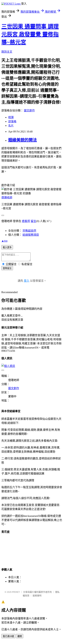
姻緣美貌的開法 (22, 140)
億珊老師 (6, 197)
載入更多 (7, 247)
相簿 (11, 117)
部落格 (12, 121)
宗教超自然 (29, 230)
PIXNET (16, 592)
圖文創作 (29, 110)
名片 (11, 125)
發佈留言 (7, 268)
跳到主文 (6, 51)
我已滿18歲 (8, 636)
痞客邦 (26, 221)
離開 (19, 636)
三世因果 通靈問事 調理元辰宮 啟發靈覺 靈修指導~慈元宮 (30, 34)
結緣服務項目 (31, 234)
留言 (33, 221)
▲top (4, 240)
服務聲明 (37, 595)
